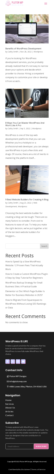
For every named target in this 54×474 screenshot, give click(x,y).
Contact (9, 415)
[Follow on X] (13, 361)
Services (9, 404)
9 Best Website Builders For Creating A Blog (26, 199)
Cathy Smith (13, 51)
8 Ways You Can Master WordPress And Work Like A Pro (24, 124)
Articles (9, 411)
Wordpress (38, 51)
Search (44, 246)
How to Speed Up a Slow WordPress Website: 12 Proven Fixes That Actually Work (24, 265)
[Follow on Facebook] (7, 361)
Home (8, 400)
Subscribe (41, 446)
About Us (10, 407)
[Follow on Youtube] (23, 361)
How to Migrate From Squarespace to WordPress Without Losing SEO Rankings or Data (25, 303)
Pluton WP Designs (17, 376)
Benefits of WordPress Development (23, 48)
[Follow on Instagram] (18, 361)
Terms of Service (38, 469)
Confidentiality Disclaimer (19, 469)
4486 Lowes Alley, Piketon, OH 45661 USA (28, 386)
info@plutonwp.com (18, 381)
